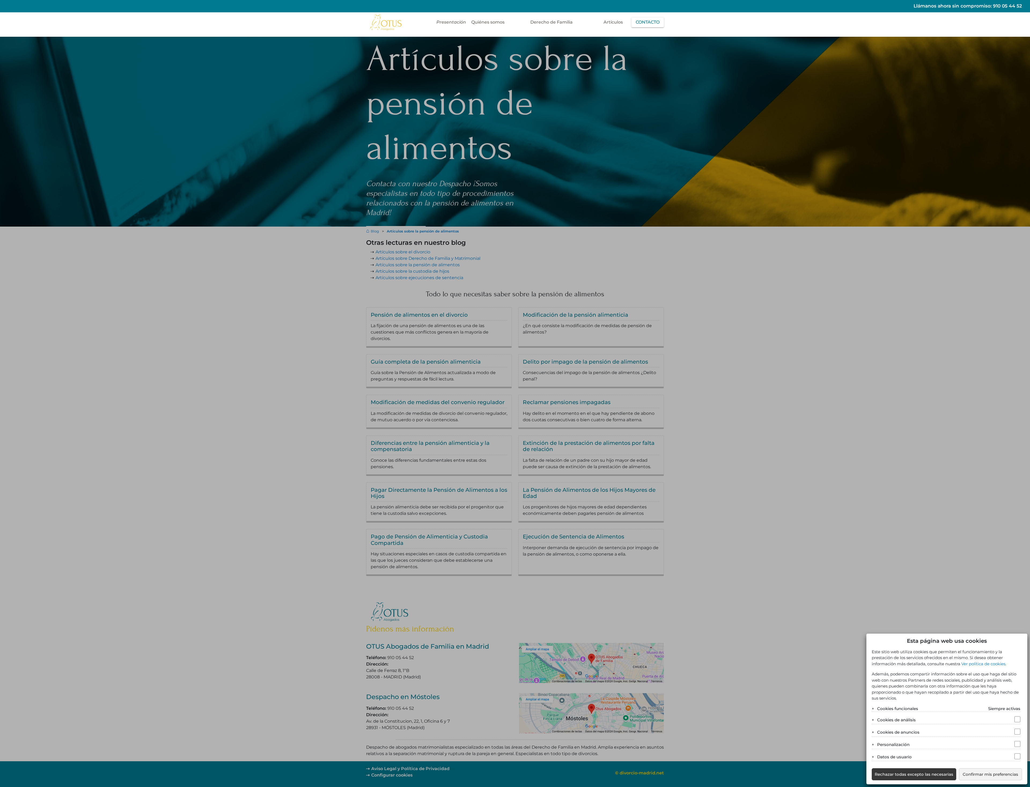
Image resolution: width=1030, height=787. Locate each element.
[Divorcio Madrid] (385, 22)
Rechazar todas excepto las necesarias (914, 774)
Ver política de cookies (983, 663)
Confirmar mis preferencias (990, 774)
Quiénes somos (488, 22)
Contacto (648, 22)
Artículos (613, 22)
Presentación (451, 22)
